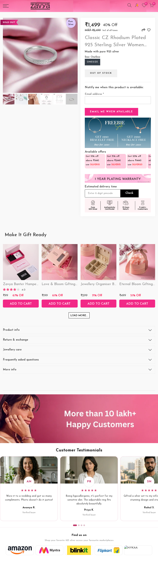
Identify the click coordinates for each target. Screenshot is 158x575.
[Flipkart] (109, 550)
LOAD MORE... (79, 315)
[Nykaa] (138, 550)
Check (129, 193)
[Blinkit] (79, 550)
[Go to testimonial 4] (84, 525)
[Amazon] (20, 550)
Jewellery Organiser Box (99, 284)
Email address (94, 94)
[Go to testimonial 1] (75, 525)
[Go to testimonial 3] (81, 525)
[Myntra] (49, 550)
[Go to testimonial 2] (79, 525)
